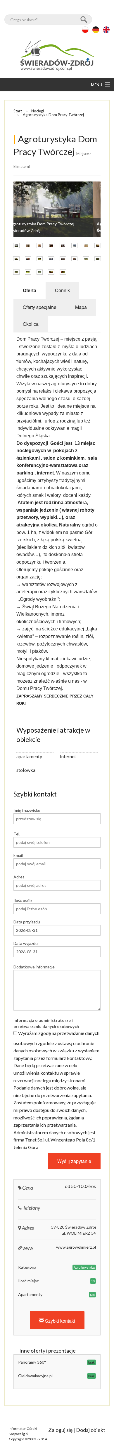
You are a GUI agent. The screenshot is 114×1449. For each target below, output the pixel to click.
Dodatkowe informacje (34, 966)
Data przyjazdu (26, 921)
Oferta (29, 290)
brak (91, 1362)
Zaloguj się (60, 1430)
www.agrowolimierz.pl (76, 1247)
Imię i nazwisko (26, 810)
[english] (106, 29)
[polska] (85, 29)
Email (18, 855)
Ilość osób (22, 900)
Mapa (81, 307)
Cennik (62, 290)
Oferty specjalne (39, 307)
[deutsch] (95, 29)
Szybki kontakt (59, 1320)
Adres (19, 876)
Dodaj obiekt (90, 1430)
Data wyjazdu (25, 943)
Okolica (31, 324)
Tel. (16, 833)
